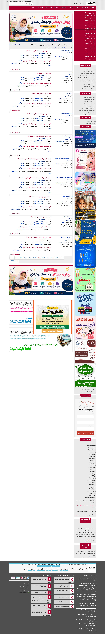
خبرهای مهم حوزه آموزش (90, 575)
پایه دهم (31, 570)
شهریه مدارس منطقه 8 (90, 31)
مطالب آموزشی (63, 7)
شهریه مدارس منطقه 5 (90, 23)
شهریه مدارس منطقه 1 (90, 13)
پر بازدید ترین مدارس (91, 121)
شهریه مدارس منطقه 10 (90, 36)
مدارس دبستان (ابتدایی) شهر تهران (88, 73)
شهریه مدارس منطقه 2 (90, 15)
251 (34, 258)
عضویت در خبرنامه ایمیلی (85, 433)
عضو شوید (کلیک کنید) (80, 516)
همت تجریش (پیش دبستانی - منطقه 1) (38, 237)
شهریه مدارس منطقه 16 (90, 51)
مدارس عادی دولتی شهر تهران (90, 99)
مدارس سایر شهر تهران (91, 90)
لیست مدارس (70, 7)
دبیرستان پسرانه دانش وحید (52, 331)
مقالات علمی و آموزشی (46, 575)
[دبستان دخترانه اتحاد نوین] (85, 328)
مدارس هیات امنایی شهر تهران (89, 105)
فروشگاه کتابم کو (40, 7)
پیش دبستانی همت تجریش (66, 237)
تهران (68, 52)
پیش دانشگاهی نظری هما (67, 136)
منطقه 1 (67, 162)
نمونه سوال (78, 7)
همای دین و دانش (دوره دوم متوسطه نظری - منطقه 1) (34, 159)
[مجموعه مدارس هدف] (85, 208)
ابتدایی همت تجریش (68, 216)
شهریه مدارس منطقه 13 (90, 43)
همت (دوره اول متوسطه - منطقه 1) (40, 197)
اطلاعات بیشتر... (15, 70)
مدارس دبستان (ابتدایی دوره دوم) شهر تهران (86, 77)
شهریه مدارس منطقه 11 (90, 38)
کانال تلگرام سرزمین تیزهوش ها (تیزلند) (48, 566)
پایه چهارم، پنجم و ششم (60, 570)
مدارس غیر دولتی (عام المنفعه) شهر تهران (87, 110)
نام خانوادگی (91, 425)
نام (93, 419)
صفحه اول (92, 7)
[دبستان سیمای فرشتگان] (85, 184)
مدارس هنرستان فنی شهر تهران (89, 84)
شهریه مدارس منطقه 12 (90, 41)
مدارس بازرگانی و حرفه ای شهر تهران (88, 88)
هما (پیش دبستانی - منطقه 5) (41, 93)
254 (48, 258)
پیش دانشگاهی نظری (60, 141)
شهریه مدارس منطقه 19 (90, 59)
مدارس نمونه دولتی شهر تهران (90, 103)
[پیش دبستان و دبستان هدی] (40, 27)
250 (30, 258)
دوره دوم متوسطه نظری (59, 56)
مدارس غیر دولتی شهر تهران (90, 101)
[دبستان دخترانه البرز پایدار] (85, 160)
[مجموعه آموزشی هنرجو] (85, 352)
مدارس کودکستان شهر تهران (90, 69)
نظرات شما (56, 7)
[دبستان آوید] (85, 304)
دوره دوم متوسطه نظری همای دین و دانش (63, 158)
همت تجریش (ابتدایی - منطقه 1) (40, 217)
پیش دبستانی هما (68, 93)
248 (21, 258)
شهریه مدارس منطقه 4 (90, 20)
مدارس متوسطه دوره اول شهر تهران (88, 79)
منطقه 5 (67, 54)
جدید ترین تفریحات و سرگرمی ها (66, 575)
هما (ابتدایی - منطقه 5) (44, 73)
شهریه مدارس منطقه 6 (90, 26)
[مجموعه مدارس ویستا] (85, 376)
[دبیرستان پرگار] (85, 256)
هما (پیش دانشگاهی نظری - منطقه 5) (39, 136)
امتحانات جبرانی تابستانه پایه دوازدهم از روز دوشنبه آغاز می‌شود (86, 615)
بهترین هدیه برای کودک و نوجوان (89, 389)
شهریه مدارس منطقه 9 (90, 33)
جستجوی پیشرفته (48, 7)
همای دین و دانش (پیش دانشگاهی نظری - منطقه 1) (34, 178)
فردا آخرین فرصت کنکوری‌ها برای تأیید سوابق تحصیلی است (87, 624)
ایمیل (92, 413)
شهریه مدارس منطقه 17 (90, 54)
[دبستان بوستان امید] (85, 280)
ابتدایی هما (70, 73)
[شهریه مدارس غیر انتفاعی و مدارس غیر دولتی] (40, 340)
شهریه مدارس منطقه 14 (90, 46)
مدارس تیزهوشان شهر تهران (90, 97)
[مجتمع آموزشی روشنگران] (85, 232)
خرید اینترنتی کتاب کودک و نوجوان (88, 392)
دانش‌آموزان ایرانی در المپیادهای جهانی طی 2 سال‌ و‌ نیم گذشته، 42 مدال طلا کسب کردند (87, 630)
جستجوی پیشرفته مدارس (14, 44)
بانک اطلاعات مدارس (61, 48)
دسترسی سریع (85, 7)
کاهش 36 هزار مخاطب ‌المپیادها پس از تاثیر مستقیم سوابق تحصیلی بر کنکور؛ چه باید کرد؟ (86, 590)
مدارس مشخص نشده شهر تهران (89, 114)
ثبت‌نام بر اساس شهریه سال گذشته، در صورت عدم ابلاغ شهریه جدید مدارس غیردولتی (87, 605)
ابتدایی (63, 78)
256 (57, 258)
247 (16, 258)
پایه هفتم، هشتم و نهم (44, 570)
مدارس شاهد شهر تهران (91, 106)
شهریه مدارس (53, 48)
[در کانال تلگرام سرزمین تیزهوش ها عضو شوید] (27, 578)
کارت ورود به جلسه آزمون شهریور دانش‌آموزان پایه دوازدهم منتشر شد (87, 584)
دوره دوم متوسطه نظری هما (66, 50)
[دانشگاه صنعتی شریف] (85, 138)
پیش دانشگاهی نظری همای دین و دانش (64, 177)
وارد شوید (87, 542)
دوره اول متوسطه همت (67, 196)
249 (25, 258)
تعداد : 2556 (14, 261)
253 (43, 258)
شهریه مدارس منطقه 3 (90, 18)
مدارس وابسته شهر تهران (91, 112)
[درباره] (17, 578)
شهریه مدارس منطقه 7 (90, 28)
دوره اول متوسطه (60, 202)
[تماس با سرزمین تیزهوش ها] (13, 578)
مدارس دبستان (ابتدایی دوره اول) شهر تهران (87, 75)
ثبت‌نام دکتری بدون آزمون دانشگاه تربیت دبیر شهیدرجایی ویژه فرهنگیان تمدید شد (86, 595)
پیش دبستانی (61, 98)
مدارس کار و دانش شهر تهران (90, 86)
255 (52, 258)
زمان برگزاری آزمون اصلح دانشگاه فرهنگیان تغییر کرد (88, 611)
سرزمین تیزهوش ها (79, 2)
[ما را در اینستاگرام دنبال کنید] (24, 578)
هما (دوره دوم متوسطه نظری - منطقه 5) (39, 51)
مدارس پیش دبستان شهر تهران (89, 71)
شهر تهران (47, 48)
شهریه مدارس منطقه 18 (90, 56)
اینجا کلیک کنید (86, 540)
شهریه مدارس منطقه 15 (90, 48)
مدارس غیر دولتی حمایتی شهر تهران (88, 108)
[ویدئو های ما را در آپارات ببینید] (21, 578)
